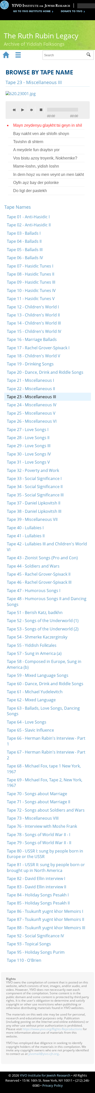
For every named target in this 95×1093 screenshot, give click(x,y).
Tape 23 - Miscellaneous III (31, 396)
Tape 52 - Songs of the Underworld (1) (43, 620)
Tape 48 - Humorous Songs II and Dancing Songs (46, 601)
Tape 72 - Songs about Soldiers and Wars (46, 810)
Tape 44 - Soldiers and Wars (33, 566)
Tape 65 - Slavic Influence (30, 730)
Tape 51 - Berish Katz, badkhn (35, 612)
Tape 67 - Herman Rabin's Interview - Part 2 (46, 754)
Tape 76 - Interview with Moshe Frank (42, 826)
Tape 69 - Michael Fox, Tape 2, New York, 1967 (44, 782)
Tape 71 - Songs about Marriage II (38, 802)
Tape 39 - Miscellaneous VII (32, 519)
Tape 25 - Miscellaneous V (31, 413)
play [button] (24, 108)
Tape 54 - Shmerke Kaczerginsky (37, 637)
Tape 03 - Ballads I (24, 233)
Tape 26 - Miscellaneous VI (31, 421)
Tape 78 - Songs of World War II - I (38, 834)
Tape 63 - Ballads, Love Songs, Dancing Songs (43, 710)
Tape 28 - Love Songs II (28, 437)
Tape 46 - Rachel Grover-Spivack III (39, 582)
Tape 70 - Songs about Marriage (37, 793)
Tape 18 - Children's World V (33, 356)
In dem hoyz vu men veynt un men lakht (48, 174)
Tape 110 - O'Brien (24, 960)
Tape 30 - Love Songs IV (29, 454)
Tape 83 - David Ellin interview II (36, 887)
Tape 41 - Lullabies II (26, 536)
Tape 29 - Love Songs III (28, 445)
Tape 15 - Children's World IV (34, 331)
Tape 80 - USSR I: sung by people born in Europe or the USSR (45, 853)
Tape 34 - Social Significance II (35, 486)
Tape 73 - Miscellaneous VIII (33, 818)
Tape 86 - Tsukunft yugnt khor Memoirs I (45, 911)
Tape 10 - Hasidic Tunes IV (31, 290)
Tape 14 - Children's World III (34, 323)
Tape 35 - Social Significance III (35, 495)
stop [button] (42, 109)
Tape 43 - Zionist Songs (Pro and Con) (42, 558)
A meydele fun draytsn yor (36, 150)
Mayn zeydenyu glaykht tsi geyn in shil (47, 125)
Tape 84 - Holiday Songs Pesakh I (38, 895)
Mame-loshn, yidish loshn (36, 166)
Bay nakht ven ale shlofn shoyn (41, 133)
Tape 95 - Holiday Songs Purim (36, 952)
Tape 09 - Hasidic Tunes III (31, 282)
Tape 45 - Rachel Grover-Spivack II (38, 574)
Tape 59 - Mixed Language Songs (37, 675)
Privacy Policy (52, 1085)
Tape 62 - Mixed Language (31, 700)
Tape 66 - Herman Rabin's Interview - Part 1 (46, 741)
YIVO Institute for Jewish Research (45, 1075)
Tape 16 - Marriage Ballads (32, 339)
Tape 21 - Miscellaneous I (30, 380)
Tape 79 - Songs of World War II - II (39, 842)
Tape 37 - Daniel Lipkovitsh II (33, 503)
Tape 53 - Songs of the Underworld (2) (43, 629)
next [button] (32, 109)
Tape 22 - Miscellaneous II (31, 388)
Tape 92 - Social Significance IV (35, 936)
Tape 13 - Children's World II (33, 315)
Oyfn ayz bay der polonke (36, 182)
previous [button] (15, 109)
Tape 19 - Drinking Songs (30, 364)
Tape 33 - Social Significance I (34, 478)
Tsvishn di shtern (28, 142)
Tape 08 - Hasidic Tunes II (30, 274)
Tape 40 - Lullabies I (25, 527)
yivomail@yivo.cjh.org (43, 1054)
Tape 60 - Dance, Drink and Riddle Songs (45, 683)
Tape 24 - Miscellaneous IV (31, 405)
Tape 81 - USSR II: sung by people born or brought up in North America (46, 867)
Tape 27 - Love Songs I (27, 429)
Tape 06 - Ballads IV (25, 257)
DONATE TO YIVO (71, 11)
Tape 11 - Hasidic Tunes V (31, 298)
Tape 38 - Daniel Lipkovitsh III (34, 511)
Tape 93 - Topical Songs (29, 944)
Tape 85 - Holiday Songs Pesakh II (38, 903)
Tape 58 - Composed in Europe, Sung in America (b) (44, 664)
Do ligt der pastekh (30, 191)
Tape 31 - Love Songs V (28, 462)
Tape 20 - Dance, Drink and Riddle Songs (45, 372)
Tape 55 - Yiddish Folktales (31, 645)
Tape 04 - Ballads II (24, 241)
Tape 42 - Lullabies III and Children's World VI (47, 546)
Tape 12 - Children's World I (33, 307)
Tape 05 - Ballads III (25, 249)
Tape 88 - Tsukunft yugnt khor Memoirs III (46, 927)
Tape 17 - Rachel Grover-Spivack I (38, 348)
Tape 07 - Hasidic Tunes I (30, 266)
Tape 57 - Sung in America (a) (34, 653)
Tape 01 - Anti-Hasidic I (28, 217)
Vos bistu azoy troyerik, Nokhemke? (45, 158)
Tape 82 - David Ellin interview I (36, 878)
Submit (90, 55)
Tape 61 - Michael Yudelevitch (35, 692)
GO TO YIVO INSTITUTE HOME (32, 11)
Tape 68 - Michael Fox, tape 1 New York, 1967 (44, 768)
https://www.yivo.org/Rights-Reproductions (52, 1029)
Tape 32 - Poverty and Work (33, 470)
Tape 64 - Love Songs (26, 722)
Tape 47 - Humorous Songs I (33, 590)
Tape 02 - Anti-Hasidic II (29, 225)
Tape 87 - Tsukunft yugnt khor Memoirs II (45, 919)
